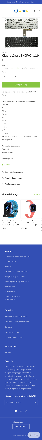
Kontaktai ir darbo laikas (14, 338)
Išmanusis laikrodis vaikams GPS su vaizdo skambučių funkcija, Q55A (10, 223)
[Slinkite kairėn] (15, 236)
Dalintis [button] (7, 164)
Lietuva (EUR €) (19, 427)
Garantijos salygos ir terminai (16, 316)
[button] (2, 10)
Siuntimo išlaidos (16, 68)
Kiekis (4, 72)
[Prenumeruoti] (34, 402)
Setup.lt (19, 435)
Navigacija (8, 327)
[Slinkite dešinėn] (26, 236)
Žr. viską (37, 194)
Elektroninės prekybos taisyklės (17, 322)
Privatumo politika (12, 332)
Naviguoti (8, 352)
